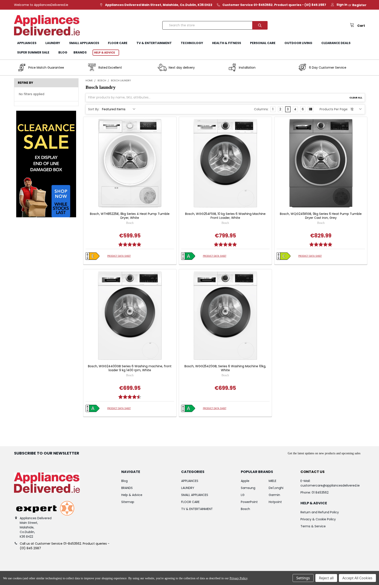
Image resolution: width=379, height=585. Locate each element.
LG (243, 495)
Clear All (355, 97)
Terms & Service (313, 526)
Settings (303, 578)
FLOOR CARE (117, 43)
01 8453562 (320, 492)
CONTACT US (312, 471)
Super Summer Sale (33, 52)
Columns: (261, 109)
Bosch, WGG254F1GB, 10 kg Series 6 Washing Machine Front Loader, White (225, 216)
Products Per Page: (334, 109)
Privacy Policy (238, 578)
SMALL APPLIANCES (84, 43)
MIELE (272, 481)
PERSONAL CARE (262, 43)
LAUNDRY (52, 43)
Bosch (245, 509)
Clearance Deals (335, 43)
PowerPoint (249, 502)
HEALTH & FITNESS (226, 43)
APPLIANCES (26, 43)
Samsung (248, 488)
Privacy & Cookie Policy (318, 519)
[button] (46, 164)
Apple (245, 481)
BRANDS (80, 52)
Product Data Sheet (119, 256)
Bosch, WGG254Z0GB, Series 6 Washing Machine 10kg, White (225, 368)
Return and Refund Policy (319, 512)
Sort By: (93, 109)
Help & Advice (104, 52)
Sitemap (127, 502)
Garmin (274, 495)
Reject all (326, 578)
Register (359, 5)
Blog (62, 52)
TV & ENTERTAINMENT (154, 43)
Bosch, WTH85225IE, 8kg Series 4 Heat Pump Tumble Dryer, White (130, 216)
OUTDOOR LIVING (298, 43)
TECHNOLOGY (192, 43)
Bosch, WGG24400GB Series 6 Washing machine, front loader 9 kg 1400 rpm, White (130, 368)
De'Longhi (276, 488)
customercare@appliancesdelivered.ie (330, 485)
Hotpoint (275, 502)
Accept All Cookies (357, 578)
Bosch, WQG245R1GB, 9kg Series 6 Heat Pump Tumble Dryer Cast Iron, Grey (321, 216)
